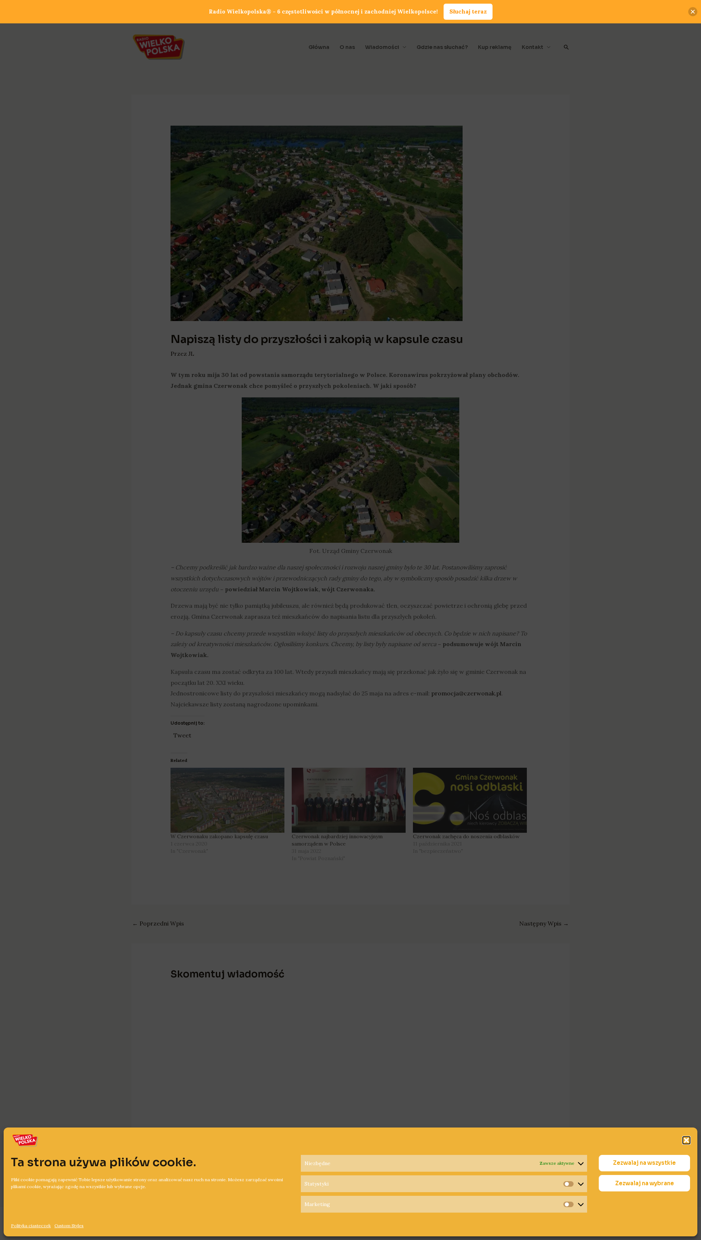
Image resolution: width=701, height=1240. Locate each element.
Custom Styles (69, 1225)
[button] (686, 1140)
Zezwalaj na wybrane (644, 1183)
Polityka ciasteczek (31, 1225)
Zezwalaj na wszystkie (644, 1163)
